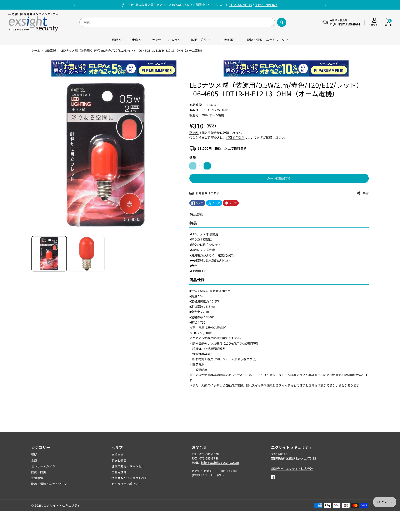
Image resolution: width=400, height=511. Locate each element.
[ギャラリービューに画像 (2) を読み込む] (86, 253)
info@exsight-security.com (220, 462)
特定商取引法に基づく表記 (129, 478)
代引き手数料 (235, 137)
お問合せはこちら (207, 193)
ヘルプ (117, 447)
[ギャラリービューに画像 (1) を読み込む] (49, 253)
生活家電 (37, 478)
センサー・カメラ (43, 466)
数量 (192, 157)
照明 (34, 454)
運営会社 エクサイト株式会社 (292, 469)
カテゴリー (40, 447)
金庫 (34, 460)
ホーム (35, 50)
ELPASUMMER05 (266, 5)
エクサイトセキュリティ (291, 447)
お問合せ (199, 447)
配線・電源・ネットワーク (49, 484)
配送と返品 (118, 460)
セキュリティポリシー (126, 484)
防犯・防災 (38, 472)
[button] (388, 22)
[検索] (281, 22)
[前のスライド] (74, 4)
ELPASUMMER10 (240, 5)
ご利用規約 (118, 472)
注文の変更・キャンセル (127, 466)
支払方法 (117, 454)
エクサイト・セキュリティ (62, 505)
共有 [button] (366, 193)
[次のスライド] (325, 4)
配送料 (194, 133)
